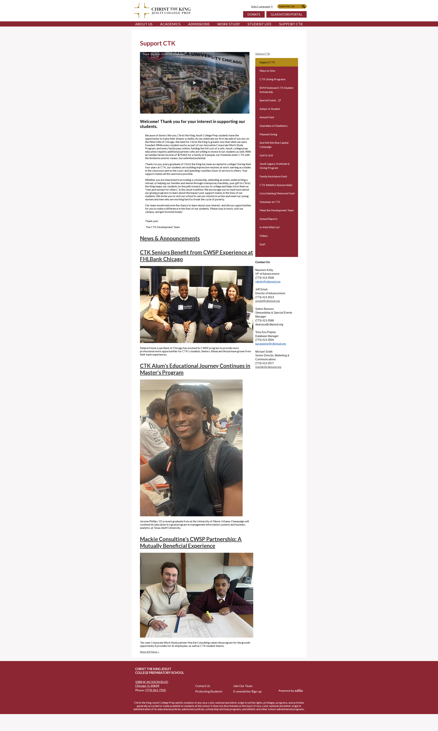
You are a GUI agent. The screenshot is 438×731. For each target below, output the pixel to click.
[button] (143, 24)
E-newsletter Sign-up (247, 691)
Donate (253, 14)
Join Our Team (242, 686)
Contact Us (202, 686)
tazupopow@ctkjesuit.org (270, 343)
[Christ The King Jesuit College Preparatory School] (161, 10)
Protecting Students (208, 691)
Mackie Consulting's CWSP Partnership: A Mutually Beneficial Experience (191, 542)
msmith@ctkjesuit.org (268, 367)
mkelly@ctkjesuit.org (267, 281)
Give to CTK (262, 53)
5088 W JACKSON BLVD (151, 684)
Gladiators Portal (286, 14)
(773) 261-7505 (155, 690)
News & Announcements (170, 238)
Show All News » (149, 651)
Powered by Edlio (291, 690)
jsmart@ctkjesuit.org (267, 301)
